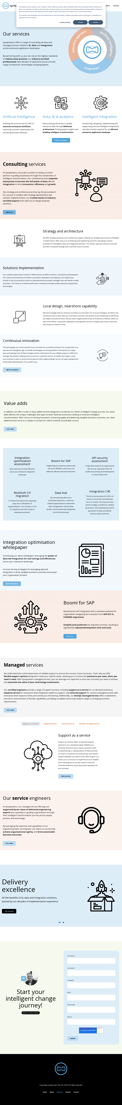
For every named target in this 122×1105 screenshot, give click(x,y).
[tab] (59, 922)
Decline (95, 22)
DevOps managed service (89, 724)
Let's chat (10, 429)
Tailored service (67, 724)
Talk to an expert (61, 140)
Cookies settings (65, 22)
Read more (70, 636)
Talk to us (9, 212)
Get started (9, 911)
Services (60, 1092)
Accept (80, 22)
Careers (107, 6)
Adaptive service (50, 724)
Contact (116, 6)
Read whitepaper (12, 584)
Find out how (65, 776)
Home (45, 1092)
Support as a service (31, 724)
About (52, 1092)
